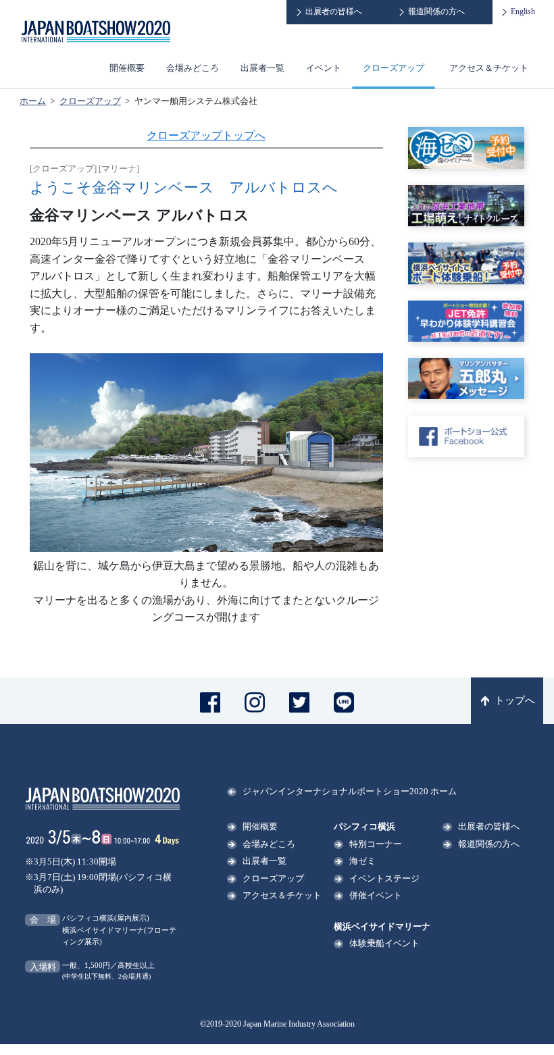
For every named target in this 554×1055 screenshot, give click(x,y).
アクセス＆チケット (488, 68)
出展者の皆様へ (333, 11)
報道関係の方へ (436, 11)
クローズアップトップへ (206, 135)
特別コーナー (375, 844)
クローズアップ (393, 68)
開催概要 (127, 68)
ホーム (33, 101)
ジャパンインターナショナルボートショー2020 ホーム (350, 791)
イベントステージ (384, 878)
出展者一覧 (262, 68)
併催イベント (375, 895)
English (523, 11)
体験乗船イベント (384, 943)
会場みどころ (192, 68)
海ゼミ (362, 861)
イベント (323, 68)
